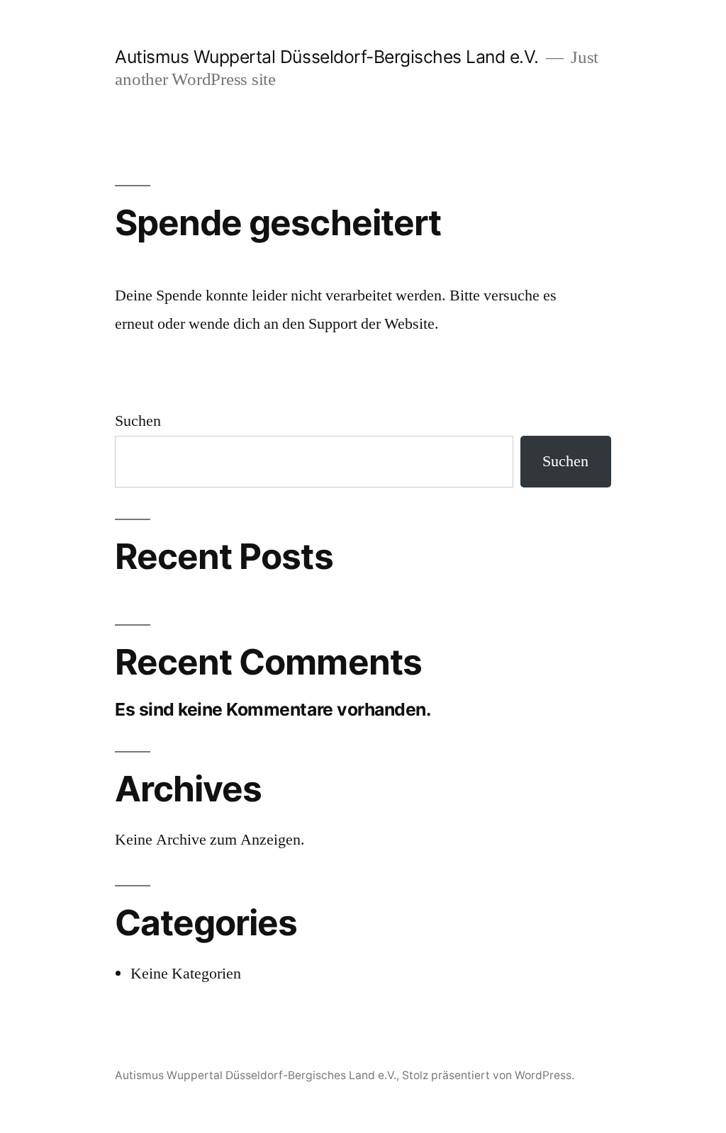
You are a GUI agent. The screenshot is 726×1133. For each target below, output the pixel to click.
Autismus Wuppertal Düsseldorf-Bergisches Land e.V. (326, 56)
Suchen (138, 421)
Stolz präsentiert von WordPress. (488, 1075)
